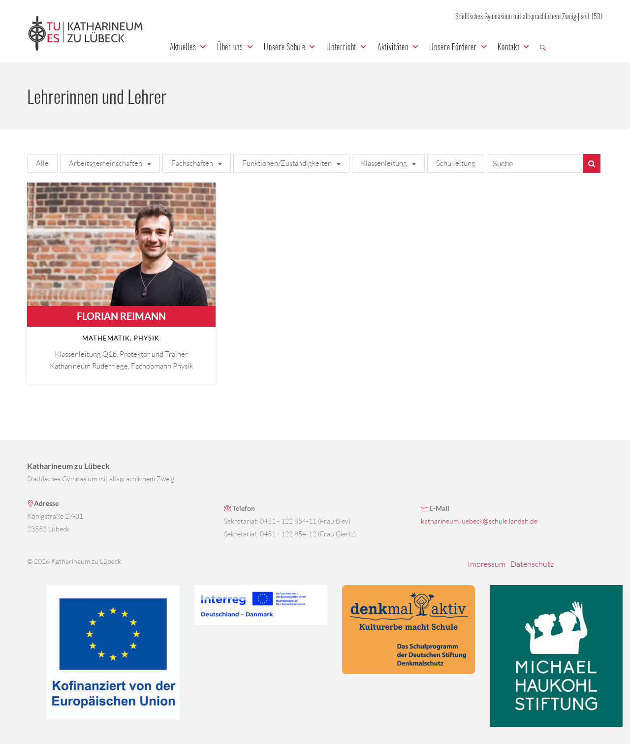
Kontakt (508, 47)
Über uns (230, 47)
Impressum (486, 564)
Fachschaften (192, 163)
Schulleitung (455, 163)
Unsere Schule (284, 47)
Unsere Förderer (453, 47)
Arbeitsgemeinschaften (105, 163)
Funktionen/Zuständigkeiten (287, 163)
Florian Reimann (121, 316)
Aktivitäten (393, 47)
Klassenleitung (384, 163)
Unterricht (341, 47)
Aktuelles (183, 47)
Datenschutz (532, 564)
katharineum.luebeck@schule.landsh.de (479, 521)
